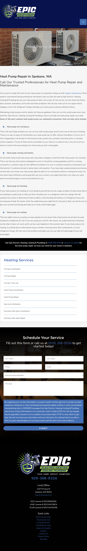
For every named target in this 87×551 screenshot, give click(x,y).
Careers (43, 531)
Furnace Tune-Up (11, 283)
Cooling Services (43, 522)
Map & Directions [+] (43, 495)
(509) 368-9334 (54, 243)
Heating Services (18, 260)
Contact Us (43, 533)
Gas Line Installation (12, 304)
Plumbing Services (43, 525)
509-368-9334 (44, 478)
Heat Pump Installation (13, 290)
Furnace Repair (10, 276)
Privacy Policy (43, 536)
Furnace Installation (12, 269)
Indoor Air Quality (43, 528)
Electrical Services (43, 517)
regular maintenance (73, 93)
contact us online (71, 243)
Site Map (43, 539)
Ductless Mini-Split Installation (17, 311)
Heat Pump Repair (11, 297)
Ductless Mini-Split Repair (14, 318)
